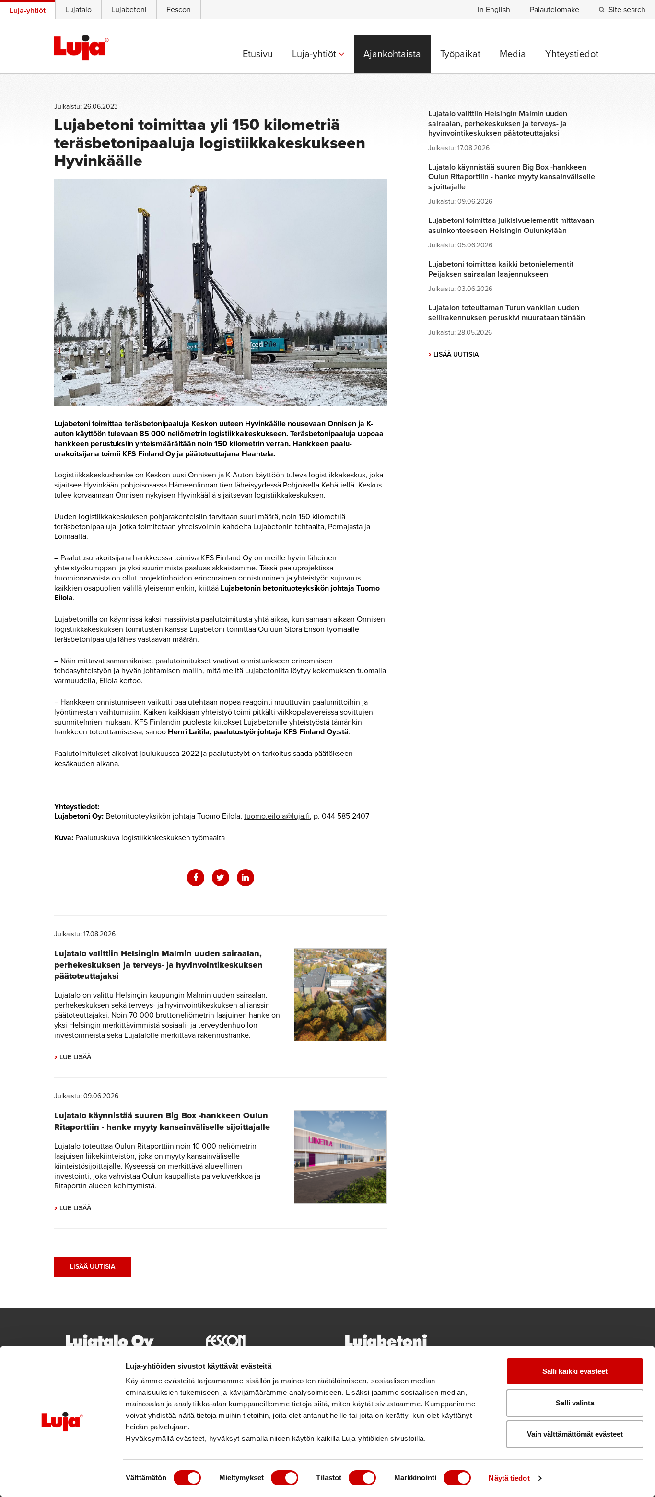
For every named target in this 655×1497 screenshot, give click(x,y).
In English (494, 9)
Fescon (178, 9)
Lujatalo (78, 9)
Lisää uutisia (92, 1267)
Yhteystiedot (571, 54)
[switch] (284, 1477)
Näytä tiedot (509, 1478)
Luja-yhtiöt (315, 54)
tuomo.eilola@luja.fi (277, 816)
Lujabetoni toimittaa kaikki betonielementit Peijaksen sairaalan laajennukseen (500, 269)
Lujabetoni (129, 9)
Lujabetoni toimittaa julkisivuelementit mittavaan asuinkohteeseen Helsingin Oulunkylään (511, 225)
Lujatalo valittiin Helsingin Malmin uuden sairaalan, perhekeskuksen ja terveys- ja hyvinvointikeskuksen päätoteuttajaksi (158, 964)
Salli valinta (575, 1403)
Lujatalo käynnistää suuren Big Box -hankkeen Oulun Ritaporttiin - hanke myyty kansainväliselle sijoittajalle (162, 1121)
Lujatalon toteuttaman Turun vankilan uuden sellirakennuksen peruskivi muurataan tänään (506, 313)
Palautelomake (554, 9)
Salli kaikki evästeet (575, 1371)
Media (513, 54)
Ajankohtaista (392, 54)
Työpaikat (460, 54)
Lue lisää (72, 1057)
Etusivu (258, 54)
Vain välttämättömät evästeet (575, 1434)
